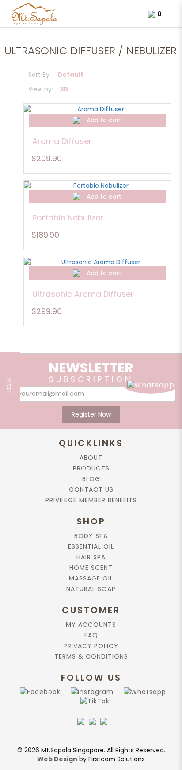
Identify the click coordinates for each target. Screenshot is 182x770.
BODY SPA (91, 535)
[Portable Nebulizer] (97, 185)
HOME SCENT (91, 567)
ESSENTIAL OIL (91, 546)
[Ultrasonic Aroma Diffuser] (97, 261)
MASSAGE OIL (91, 578)
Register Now (91, 414)
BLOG (91, 478)
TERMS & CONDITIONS (91, 656)
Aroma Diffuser (62, 141)
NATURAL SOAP (91, 588)
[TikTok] (93, 701)
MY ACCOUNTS (91, 624)
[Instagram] (90, 691)
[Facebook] (38, 691)
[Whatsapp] (143, 691)
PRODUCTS (91, 468)
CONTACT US (91, 489)
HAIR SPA (91, 557)
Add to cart (104, 120)
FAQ (91, 635)
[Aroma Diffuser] (97, 108)
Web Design (57, 759)
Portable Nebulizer (67, 217)
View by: (40, 89)
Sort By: (39, 74)
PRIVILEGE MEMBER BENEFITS (91, 500)
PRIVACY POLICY (91, 645)
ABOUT (91, 457)
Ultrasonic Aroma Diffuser (83, 294)
